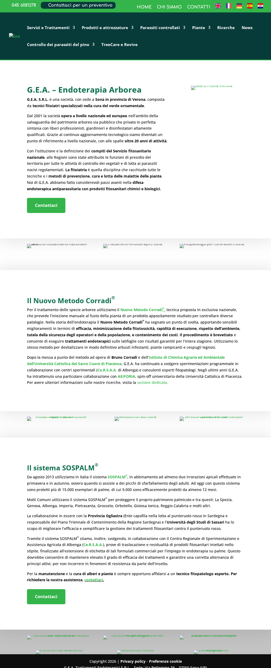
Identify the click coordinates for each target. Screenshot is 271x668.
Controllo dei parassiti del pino (58, 45)
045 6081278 (24, 5)
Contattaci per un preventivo (80, 5)
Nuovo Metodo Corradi (142, 309)
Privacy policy (133, 661)
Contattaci (46, 205)
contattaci (93, 579)
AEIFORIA (126, 376)
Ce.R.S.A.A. (107, 369)
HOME (144, 7)
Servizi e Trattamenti (48, 28)
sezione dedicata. (152, 382)
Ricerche (226, 28)
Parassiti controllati (160, 28)
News (247, 28)
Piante (198, 28)
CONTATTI (198, 7)
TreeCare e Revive (119, 45)
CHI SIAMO (169, 7)
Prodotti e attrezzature (105, 28)
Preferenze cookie (165, 661)
